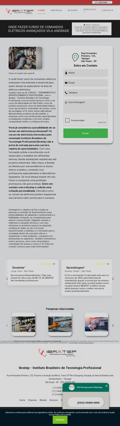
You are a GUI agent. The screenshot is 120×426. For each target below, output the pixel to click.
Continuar (60, 420)
